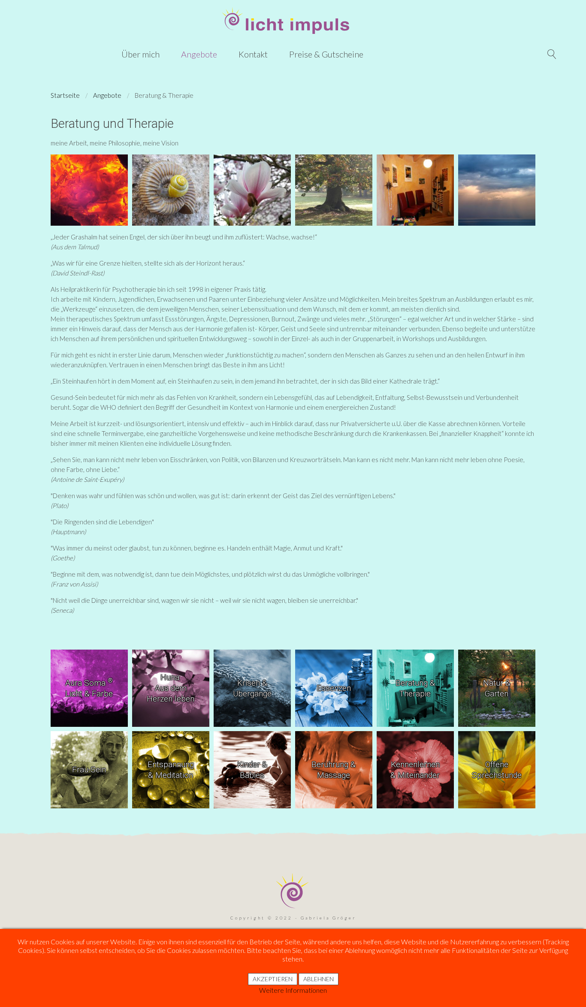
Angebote (199, 54)
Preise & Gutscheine (326, 54)
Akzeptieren (273, 979)
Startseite (65, 95)
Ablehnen (318, 979)
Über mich (140, 54)
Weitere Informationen (293, 990)
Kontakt (253, 54)
